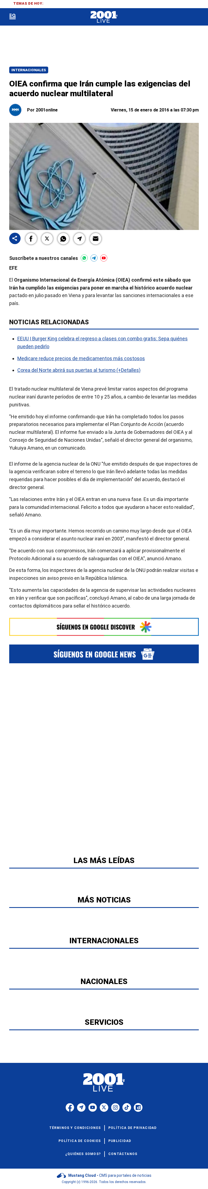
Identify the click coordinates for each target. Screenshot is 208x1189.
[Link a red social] (70, 1107)
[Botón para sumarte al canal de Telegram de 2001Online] (94, 258)
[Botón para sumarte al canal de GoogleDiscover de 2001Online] (104, 627)
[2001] (104, 17)
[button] (31, 238)
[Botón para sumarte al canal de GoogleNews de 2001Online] (104, 654)
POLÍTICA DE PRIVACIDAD (132, 1128)
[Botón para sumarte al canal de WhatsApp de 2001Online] (84, 258)
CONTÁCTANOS (122, 1154)
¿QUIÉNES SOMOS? (83, 1154)
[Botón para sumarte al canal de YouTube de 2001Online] (103, 258)
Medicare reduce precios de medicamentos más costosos (81, 358)
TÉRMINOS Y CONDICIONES (75, 1128)
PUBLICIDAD (119, 1141)
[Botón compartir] (15, 239)
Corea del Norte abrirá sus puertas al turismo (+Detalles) (79, 370)
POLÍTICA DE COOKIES (79, 1141)
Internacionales (28, 70)
